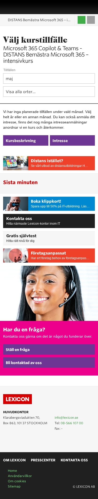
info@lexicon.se (66, 417)
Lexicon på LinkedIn (14, 440)
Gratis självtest (21, 236)
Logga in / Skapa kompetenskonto (81, 20)
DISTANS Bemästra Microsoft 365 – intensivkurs (41, 20)
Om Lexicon (14, 460)
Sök (92, 7)
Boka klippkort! (46, 201)
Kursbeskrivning (21, 141)
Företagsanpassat (48, 253)
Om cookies (17, 481)
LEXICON (16, 7)
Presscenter (43, 460)
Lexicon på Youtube (6, 440)
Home (12, 471)
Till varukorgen (91, 20)
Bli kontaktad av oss (24, 363)
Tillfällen (9, 70)
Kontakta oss (19, 218)
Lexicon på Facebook (21, 440)
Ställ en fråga (18, 350)
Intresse (60, 141)
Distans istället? (47, 160)
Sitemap (14, 486)
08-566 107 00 (72, 423)
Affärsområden (86, 7)
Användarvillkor (20, 476)
